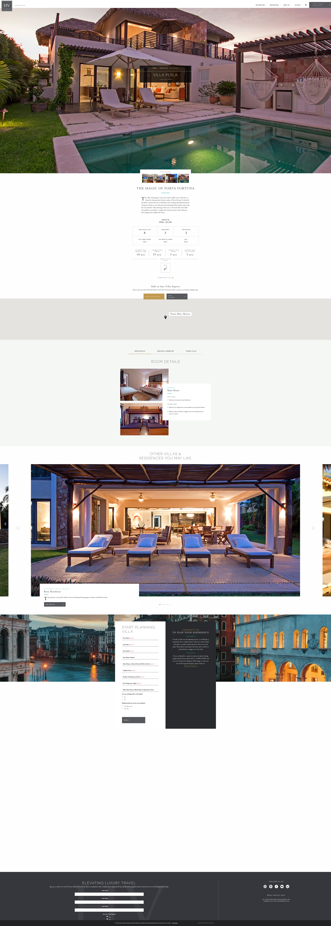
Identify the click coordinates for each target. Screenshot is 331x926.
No (125, 699)
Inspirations (274, 5)
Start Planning (318, 5)
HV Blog (297, 5)
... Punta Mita (163, 68)
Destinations (260, 5)
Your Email (109, 890)
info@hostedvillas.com (190, 666)
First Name (109, 898)
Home (154, 68)
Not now (126, 709)
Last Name (109, 906)
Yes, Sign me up (128, 706)
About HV (287, 5)
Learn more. (175, 923)
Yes (125, 697)
